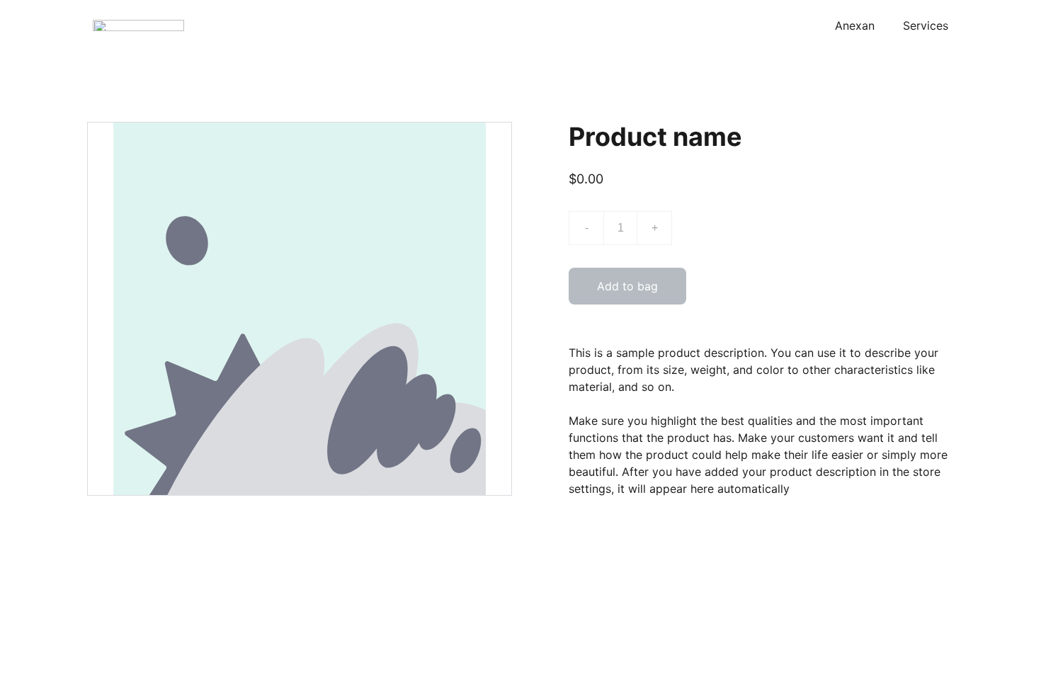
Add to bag (627, 286)
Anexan (855, 25)
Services (925, 25)
